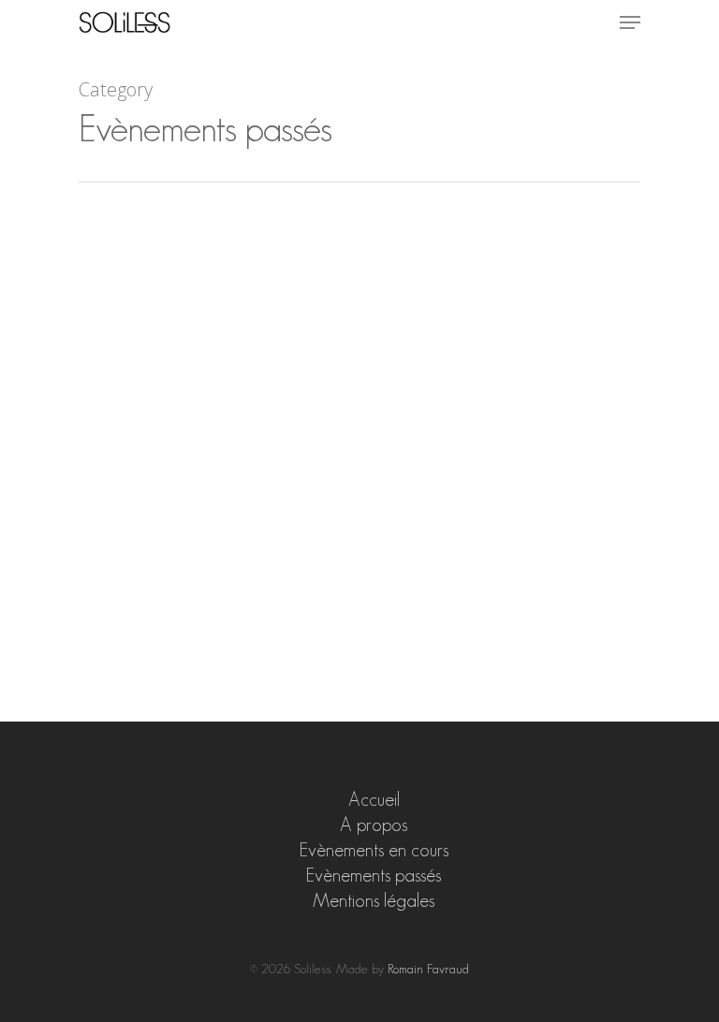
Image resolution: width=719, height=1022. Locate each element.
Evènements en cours (374, 850)
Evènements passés (373, 875)
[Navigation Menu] (630, 22)
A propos (373, 824)
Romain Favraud (428, 968)
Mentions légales (373, 900)
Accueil (374, 799)
